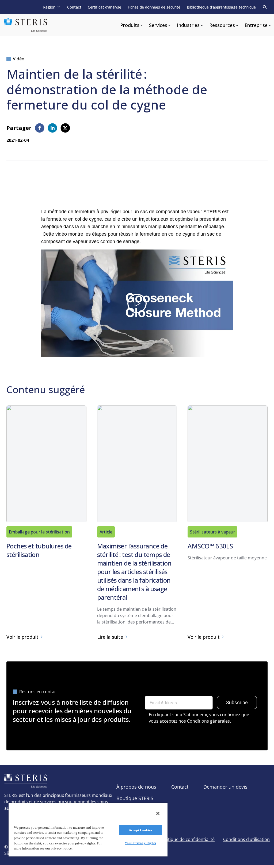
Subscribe (237, 702)
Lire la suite (110, 637)
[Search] (265, 7)
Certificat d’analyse (104, 7)
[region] (88, 829)
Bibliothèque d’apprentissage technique (221, 7)
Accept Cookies (140, 830)
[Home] (25, 25)
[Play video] (137, 303)
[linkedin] (52, 128)
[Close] (158, 813)
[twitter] (65, 128)
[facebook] (39, 128)
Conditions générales (208, 721)
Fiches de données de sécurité (154, 7)
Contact (74, 7)
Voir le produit (22, 637)
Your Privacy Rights (140, 843)
